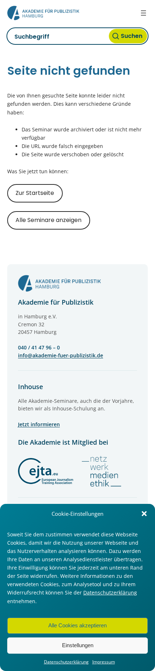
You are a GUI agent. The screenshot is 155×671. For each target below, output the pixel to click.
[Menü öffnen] (143, 13)
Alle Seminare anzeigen (48, 220)
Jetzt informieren (39, 424)
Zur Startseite (34, 193)
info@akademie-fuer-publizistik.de (60, 355)
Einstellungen (77, 645)
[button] (144, 513)
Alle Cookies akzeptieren (77, 625)
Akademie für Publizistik (55, 302)
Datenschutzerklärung (110, 592)
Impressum (103, 662)
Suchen (131, 36)
